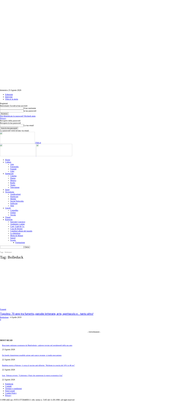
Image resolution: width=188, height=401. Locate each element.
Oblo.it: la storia (11, 99)
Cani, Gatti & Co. (17, 226)
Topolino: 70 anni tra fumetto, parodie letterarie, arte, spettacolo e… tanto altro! (46, 313)
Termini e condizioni (13, 388)
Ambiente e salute (17, 224)
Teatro (12, 185)
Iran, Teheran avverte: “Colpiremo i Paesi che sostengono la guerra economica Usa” (32, 375)
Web (12, 206)
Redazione (4, 317)
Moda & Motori (16, 236)
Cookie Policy (11, 393)
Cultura (8, 162)
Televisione (14, 187)
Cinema (13, 176)
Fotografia (14, 167)
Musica (13, 180)
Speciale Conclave (17, 222)
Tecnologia (9, 192)
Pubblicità (9, 384)
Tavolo (13, 215)
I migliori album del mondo (21, 231)
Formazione (20, 242)
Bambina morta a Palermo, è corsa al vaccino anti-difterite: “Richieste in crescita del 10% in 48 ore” (38, 365)
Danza (12, 178)
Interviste (9, 97)
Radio (12, 183)
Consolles (14, 210)
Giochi (8, 208)
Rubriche (9, 219)
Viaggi (7, 217)
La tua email (29, 125)
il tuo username (30, 108)
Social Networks (17, 201)
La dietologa (15, 233)
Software (14, 203)
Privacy (3, 118)
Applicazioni (15, 194)
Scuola (13, 240)
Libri (12, 171)
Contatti (8, 386)
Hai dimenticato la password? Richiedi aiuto (18, 116)
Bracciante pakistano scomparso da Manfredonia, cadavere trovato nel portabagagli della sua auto (37, 345)
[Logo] (18, 155)
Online (13, 213)
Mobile (13, 199)
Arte (12, 164)
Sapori (12, 238)
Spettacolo (9, 173)
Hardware (14, 196)
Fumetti (13, 169)
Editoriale (9, 94)
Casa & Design (16, 229)
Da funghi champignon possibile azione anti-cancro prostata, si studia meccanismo (32, 355)
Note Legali (10, 391)
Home (7, 160)
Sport (7, 190)
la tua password (30, 111)
